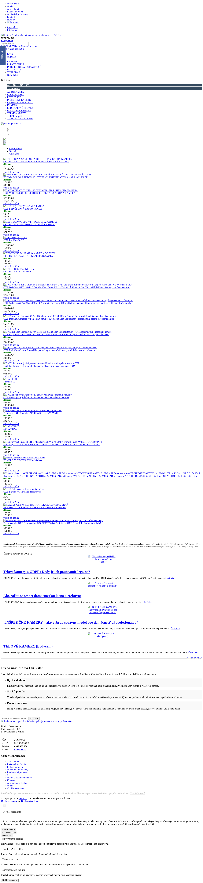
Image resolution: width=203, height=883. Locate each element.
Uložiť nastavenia (9, 880)
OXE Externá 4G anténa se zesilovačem (22, 491)
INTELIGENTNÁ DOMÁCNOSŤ (24, 67)
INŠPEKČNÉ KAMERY (19, 100)
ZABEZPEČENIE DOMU (20, 118)
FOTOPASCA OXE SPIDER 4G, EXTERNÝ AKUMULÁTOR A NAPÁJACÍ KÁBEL (46, 177)
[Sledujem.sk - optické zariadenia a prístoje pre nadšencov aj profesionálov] (37, 721)
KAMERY (12, 61)
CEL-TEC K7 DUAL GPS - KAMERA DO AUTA (28, 256)
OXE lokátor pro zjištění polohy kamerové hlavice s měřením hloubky (36, 397)
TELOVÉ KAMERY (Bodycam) (28, 646)
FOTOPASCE (14, 69)
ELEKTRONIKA (15, 64)
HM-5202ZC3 (10, 429)
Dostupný (9, 801)
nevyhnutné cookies (13, 838)
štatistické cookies (12, 859)
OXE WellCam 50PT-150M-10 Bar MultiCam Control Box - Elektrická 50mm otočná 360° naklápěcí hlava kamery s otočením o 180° (66, 287)
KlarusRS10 (9, 381)
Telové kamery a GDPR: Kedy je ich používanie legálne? (46, 572)
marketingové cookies (14, 870)
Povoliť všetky (8, 829)
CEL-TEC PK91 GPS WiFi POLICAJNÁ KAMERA (29, 224)
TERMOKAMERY (16, 113)
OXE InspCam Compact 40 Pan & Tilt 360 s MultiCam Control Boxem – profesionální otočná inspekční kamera (56, 334)
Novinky (11, 19)
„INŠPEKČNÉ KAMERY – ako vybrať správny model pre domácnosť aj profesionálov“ (70, 622)
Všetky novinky (194, 657)
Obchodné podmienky (17, 14)
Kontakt (11, 17)
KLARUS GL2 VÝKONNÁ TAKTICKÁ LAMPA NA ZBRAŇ (34, 507)
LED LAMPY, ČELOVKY (20, 108)
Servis (10, 775)
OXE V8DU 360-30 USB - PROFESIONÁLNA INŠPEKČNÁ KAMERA (39, 193)
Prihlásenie (12, 30)
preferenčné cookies (13, 849)
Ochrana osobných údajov (19, 777)
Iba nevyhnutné (9, 832)
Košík (10, 54)
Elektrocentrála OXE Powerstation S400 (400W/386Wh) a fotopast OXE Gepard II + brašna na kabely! (52, 523)
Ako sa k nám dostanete (18, 783)
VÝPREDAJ (13, 72)
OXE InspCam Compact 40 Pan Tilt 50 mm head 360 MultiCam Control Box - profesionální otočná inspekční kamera (58, 319)
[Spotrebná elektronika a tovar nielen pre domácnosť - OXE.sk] (31, 35)
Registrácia (12, 27)
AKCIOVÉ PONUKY (18, 85)
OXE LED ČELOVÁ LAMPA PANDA (22, 208)
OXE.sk (23, 798)
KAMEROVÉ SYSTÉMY (20, 102)
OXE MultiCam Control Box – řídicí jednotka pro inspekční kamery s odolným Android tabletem (49, 350)
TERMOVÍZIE (14, 116)
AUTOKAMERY (15, 92)
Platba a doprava (15, 11)
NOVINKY (13, 75)
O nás (10, 6)
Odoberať (34, 718)
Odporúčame (15, 148)
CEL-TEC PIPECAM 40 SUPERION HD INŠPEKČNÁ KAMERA (36, 161)
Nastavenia (7, 836)
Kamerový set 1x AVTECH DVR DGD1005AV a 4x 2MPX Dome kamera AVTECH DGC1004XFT (51, 444)
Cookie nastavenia (15, 788)
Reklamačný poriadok (17, 772)
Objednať (11, 56)
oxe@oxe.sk (7, 40)
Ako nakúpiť (13, 9)
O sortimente (13, 3)
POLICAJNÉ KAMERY (19, 110)
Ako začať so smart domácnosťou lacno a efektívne (42, 596)
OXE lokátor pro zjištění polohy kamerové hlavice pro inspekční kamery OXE (40, 366)
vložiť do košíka (11, 172)
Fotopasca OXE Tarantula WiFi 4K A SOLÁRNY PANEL (31, 413)
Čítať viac (170, 578)
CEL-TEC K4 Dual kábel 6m (17, 271)
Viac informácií (137, 793)
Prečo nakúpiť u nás (16, 764)
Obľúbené (14, 154)
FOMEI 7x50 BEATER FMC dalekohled (23, 460)
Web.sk (29, 801)
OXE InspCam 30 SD (13, 240)
